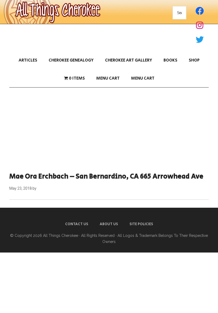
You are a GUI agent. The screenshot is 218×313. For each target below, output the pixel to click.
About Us (109, 224)
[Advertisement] (109, 130)
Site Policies (141, 224)
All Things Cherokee (60, 235)
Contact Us (76, 224)
